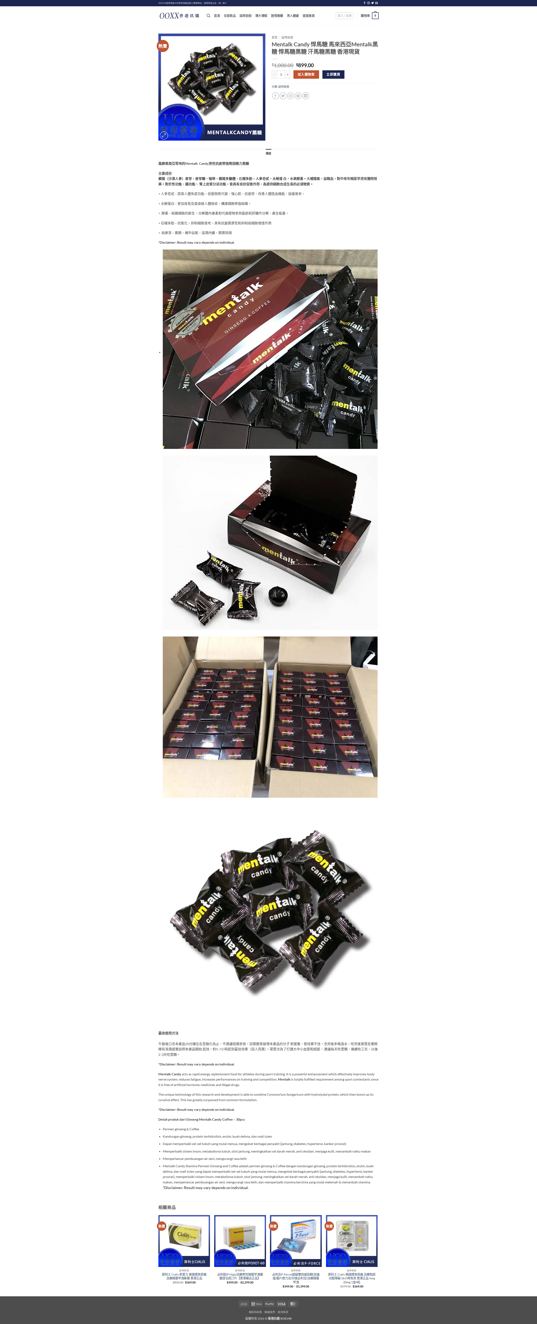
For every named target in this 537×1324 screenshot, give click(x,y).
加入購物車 (306, 74)
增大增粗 (261, 15)
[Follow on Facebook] (364, 3)
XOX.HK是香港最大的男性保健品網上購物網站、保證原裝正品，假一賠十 (192, 3)
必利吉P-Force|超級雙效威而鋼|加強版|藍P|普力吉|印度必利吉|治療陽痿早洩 (295, 1278)
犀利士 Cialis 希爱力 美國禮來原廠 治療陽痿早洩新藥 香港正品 (184, 1276)
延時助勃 (246, 15)
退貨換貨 (309, 15)
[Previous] (158, 1255)
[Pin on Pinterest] (298, 95)
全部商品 (230, 15)
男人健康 (293, 15)
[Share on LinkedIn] (305, 95)
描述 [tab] (268, 153)
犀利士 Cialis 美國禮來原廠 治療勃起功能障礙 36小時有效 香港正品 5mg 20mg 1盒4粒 (351, 1278)
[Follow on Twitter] (372, 3)
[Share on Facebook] (275, 95)
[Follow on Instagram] (368, 3)
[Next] (377, 1255)
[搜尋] (208, 16)
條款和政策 (255, 1312)
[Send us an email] (376, 3)
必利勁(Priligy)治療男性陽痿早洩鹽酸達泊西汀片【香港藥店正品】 (240, 1276)
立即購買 (333, 74)
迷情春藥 (277, 15)
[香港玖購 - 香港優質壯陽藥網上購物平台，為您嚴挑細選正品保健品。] (179, 15)
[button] (344, 15)
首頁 (217, 15)
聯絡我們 (270, 1312)
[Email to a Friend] (290, 95)
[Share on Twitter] (283, 95)
